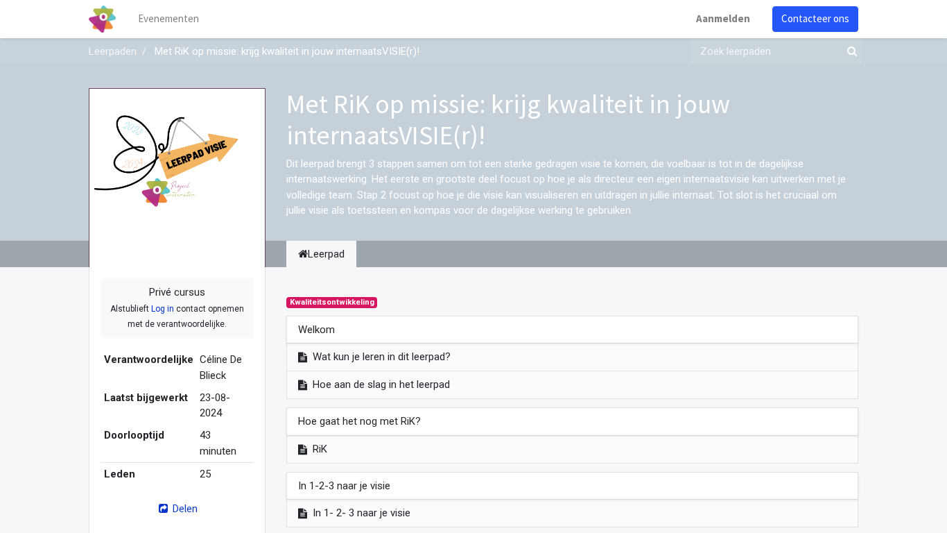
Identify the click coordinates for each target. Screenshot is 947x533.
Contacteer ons (815, 18)
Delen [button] (184, 508)
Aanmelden (723, 18)
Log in (162, 309)
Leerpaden (113, 51)
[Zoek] (849, 52)
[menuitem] (168, 19)
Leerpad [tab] (326, 254)
